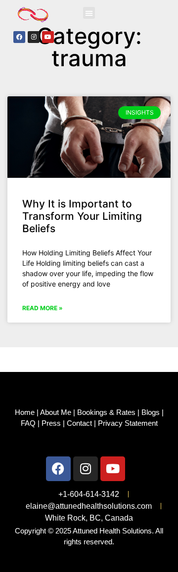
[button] (89, 13)
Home (25, 412)
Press (51, 423)
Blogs (150, 412)
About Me (55, 412)
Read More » (42, 308)
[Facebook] (19, 37)
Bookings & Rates (106, 412)
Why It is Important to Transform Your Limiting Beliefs (82, 216)
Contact (79, 423)
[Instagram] (34, 37)
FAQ (28, 423)
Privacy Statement (128, 423)
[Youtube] (48, 37)
